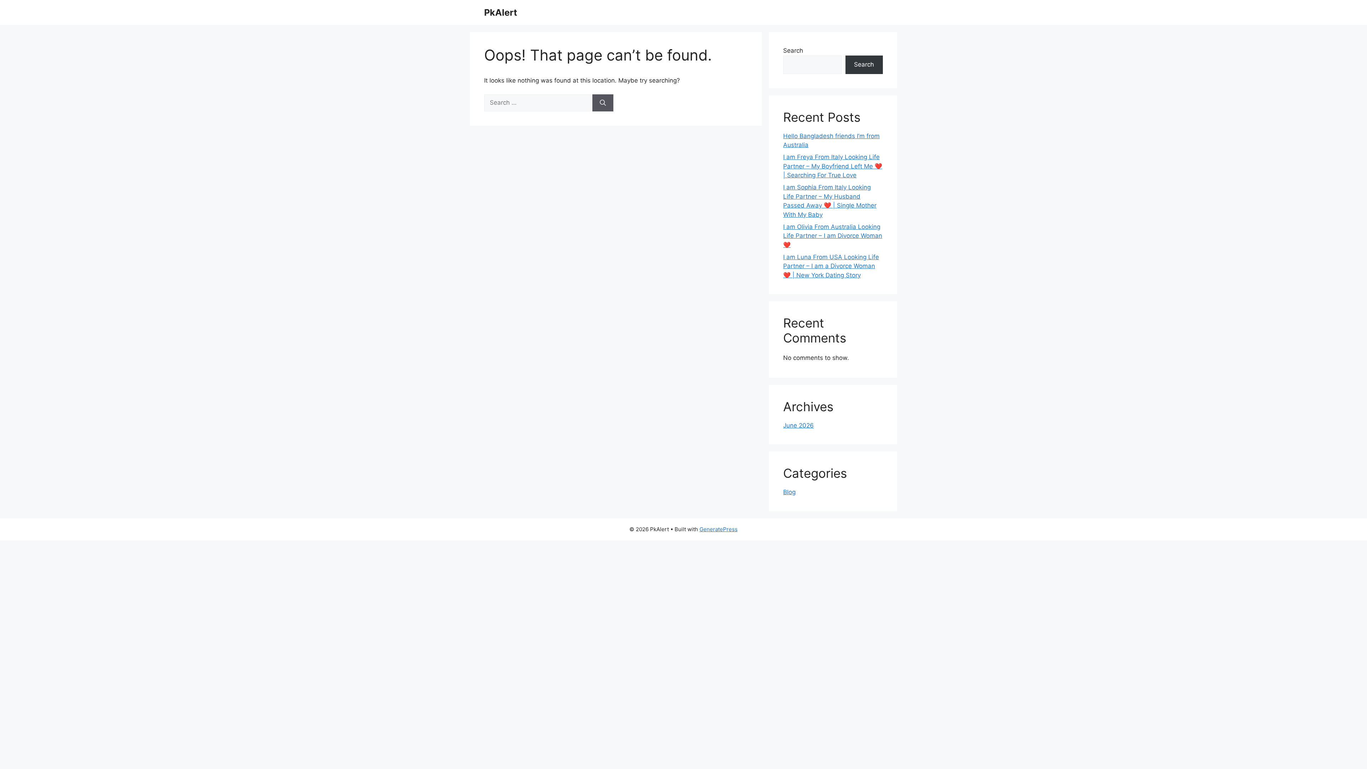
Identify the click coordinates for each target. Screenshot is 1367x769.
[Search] (602, 102)
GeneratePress (719, 529)
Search (793, 50)
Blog (789, 492)
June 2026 (798, 425)
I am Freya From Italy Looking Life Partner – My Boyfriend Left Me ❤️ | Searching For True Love (832, 166)
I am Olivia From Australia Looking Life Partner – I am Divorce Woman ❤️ (832, 236)
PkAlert (500, 12)
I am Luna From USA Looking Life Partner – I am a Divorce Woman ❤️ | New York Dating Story (831, 266)
